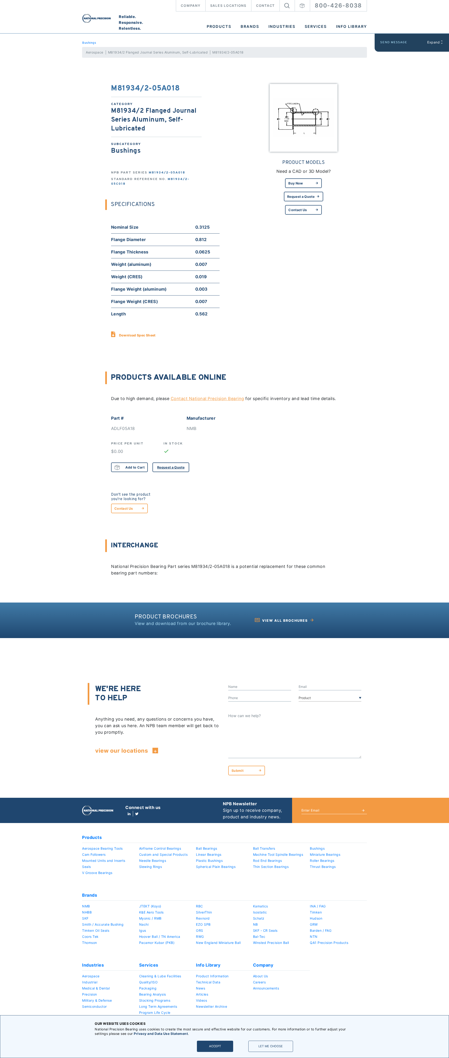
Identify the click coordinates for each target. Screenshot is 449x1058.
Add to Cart (135, 467)
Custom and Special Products (163, 854)
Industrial (89, 982)
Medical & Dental (96, 988)
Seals (86, 867)
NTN (314, 937)
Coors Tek (90, 937)
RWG (200, 937)
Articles (202, 994)
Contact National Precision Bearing (207, 398)
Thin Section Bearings (271, 867)
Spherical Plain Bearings (215, 867)
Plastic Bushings (209, 861)
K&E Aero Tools (151, 912)
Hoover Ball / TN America (159, 937)
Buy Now (295, 183)
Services (316, 26)
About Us (260, 976)
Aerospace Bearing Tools (102, 848)
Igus (142, 930)
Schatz (258, 918)
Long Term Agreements (158, 1006)
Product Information (212, 976)
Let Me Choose (270, 1046)
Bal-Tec (259, 937)
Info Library (351, 26)
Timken (316, 912)
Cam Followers (94, 854)
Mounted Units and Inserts (103, 861)
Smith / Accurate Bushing (102, 924)
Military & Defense (97, 1000)
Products (219, 26)
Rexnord (203, 918)
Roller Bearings (322, 861)
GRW (314, 924)
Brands (250, 26)
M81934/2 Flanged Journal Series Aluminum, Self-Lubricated (158, 52)
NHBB (87, 912)
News (200, 988)
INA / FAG (318, 906)
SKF (85, 918)
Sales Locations (228, 5)
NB (255, 924)
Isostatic (260, 912)
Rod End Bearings (267, 861)
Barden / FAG (320, 930)
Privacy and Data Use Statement (161, 1034)
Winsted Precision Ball (271, 943)
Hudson (316, 918)
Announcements (266, 988)
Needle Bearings (152, 861)
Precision (89, 994)
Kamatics (260, 906)
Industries (281, 26)
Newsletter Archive (211, 1006)
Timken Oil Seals (95, 930)
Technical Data (208, 982)
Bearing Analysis (152, 994)
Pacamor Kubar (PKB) (157, 943)
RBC (199, 906)
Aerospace (94, 52)
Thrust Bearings (323, 867)
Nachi (144, 924)
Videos (201, 1000)
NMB (86, 906)
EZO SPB (203, 924)
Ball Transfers (264, 848)
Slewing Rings (150, 867)
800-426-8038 (338, 5)
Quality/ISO (148, 982)
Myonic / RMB (150, 918)
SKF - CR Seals (265, 930)
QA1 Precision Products (329, 943)
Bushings (89, 43)
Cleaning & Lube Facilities (160, 976)
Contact (265, 5)
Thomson (89, 943)
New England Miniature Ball (218, 943)
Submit (237, 771)
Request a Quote (301, 197)
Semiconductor (94, 1006)
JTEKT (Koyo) (150, 906)
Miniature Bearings (325, 854)
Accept (215, 1046)
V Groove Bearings (97, 873)
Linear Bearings (208, 854)
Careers (259, 982)
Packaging (148, 988)
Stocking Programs (154, 1000)
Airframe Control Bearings (160, 848)
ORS (199, 930)
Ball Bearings (206, 848)
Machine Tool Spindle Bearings (278, 854)
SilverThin (204, 912)
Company (190, 5)
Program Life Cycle (154, 1013)
